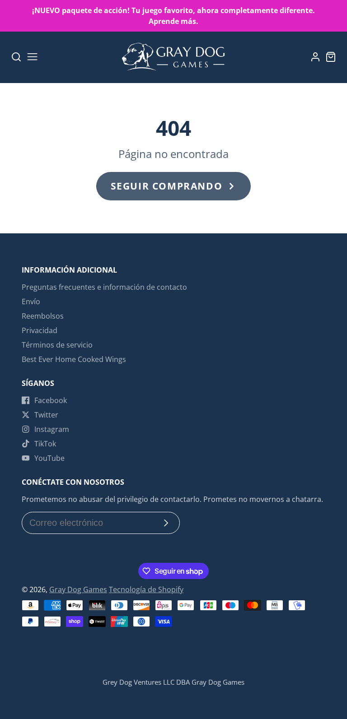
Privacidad (39, 330)
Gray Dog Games (78, 589)
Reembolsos (43, 316)
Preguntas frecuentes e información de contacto (104, 287)
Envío (31, 301)
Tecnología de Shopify (146, 589)
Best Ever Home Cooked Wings (74, 359)
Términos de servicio (57, 345)
